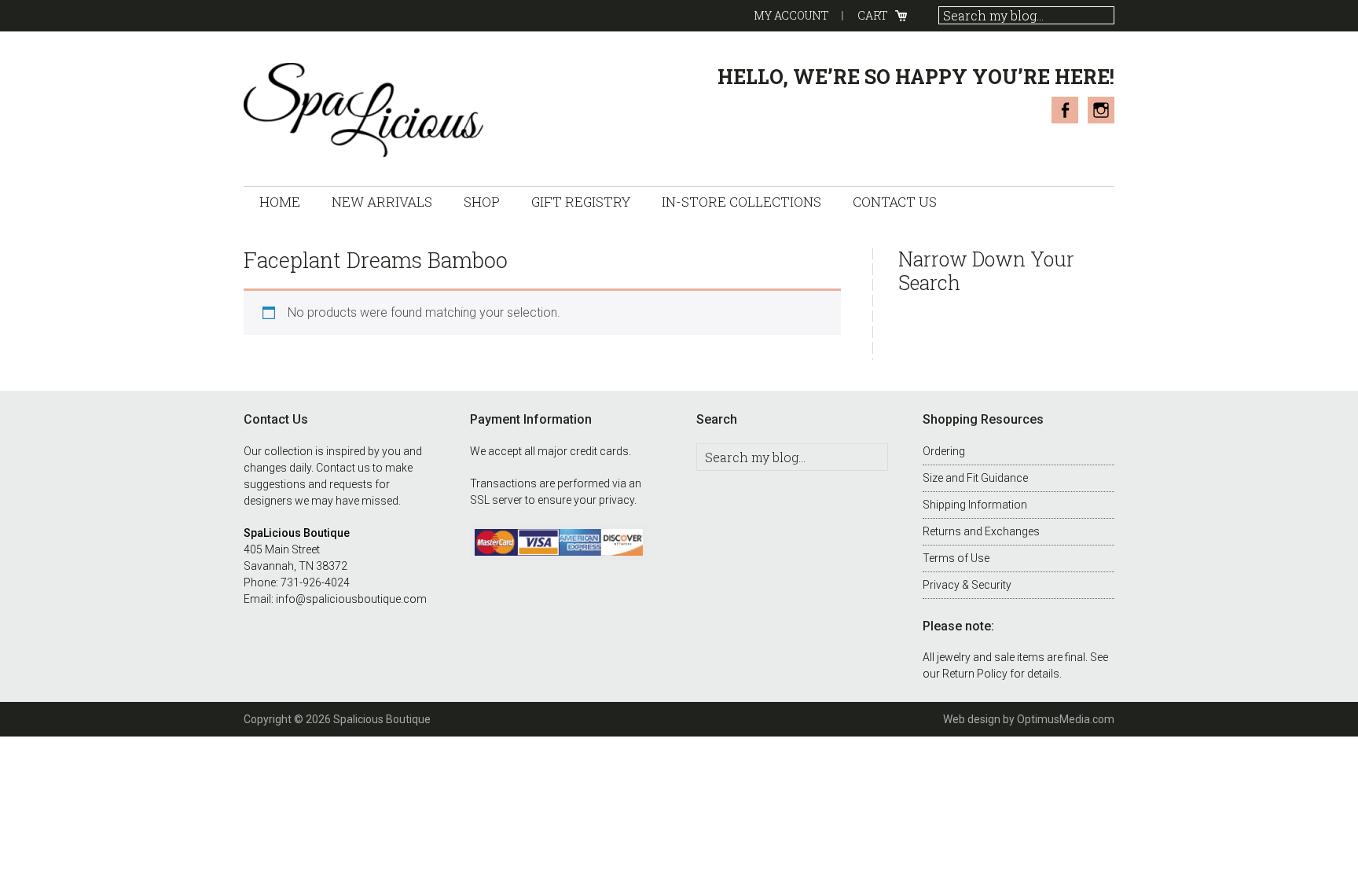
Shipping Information (975, 504)
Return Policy (974, 673)
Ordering (944, 451)
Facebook (1065, 110)
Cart (872, 15)
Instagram (1101, 110)
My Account (791, 15)
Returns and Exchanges (981, 531)
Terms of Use (956, 558)
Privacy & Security (967, 585)
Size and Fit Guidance (975, 478)
